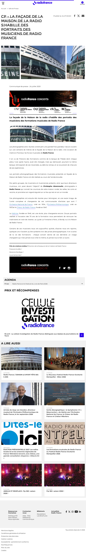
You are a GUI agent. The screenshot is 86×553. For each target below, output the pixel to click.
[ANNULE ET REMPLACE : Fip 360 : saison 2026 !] (21, 475)
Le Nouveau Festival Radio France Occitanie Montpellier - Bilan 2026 (64, 376)
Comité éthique (28, 519)
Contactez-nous (27, 512)
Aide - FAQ (26, 516)
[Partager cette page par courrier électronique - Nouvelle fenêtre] (83, 16)
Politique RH (13, 516)
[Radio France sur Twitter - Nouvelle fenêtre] (69, 511)
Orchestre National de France (20, 204)
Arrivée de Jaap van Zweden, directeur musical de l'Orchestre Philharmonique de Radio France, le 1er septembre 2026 (20, 412)
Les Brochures (42, 516)
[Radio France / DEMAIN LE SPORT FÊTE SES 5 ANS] (21, 359)
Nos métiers (12, 517)
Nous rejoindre (13, 519)
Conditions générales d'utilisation (13, 533)
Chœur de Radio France (26, 207)
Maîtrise (15, 213)
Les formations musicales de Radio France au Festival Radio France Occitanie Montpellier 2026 (63, 452)
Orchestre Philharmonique (58, 204)
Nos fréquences (6, 545)
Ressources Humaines (12, 512)
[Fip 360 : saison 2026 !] (64, 475)
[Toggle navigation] (3, 3)
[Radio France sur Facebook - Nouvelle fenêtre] (66, 511)
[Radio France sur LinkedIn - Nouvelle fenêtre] (80, 512)
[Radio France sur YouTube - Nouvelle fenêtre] (76, 511)
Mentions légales (7, 530)
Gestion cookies (7, 539)
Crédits (3, 550)
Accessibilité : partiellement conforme (15, 542)
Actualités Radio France (56, 512)
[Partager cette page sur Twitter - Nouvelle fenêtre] (78, 16)
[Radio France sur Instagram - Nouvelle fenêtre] (73, 511)
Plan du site (5, 547)
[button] (82, 3)
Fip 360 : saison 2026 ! (55, 491)
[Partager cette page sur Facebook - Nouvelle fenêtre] (74, 16)
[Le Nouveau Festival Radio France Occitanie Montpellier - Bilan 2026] (64, 359)
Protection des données (9, 536)
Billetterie (41, 511)
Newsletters (41, 514)
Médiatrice (26, 517)
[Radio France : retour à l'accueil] (42, 3)
